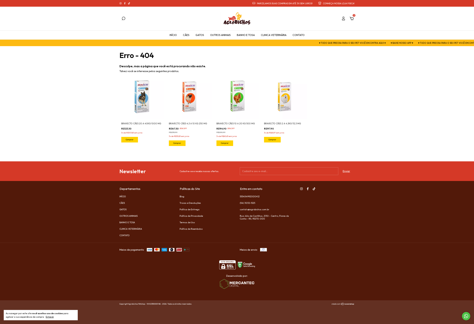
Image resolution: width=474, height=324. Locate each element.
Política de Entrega (189, 209)
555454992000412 (250, 196)
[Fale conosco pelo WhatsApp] (466, 316)
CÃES (186, 35)
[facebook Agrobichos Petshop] (125, 3)
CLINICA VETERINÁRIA (273, 35)
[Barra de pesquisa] (123, 19)
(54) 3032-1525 (247, 203)
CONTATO (299, 35)
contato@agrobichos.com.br (254, 209)
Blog (182, 196)
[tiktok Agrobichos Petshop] (129, 3)
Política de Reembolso (191, 228)
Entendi (50, 316)
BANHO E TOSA (246, 35)
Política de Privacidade (191, 216)
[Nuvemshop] (343, 304)
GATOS (200, 35)
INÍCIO (173, 35)
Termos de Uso (187, 222)
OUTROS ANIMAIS (220, 35)
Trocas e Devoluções (190, 203)
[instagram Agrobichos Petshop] (120, 3)
